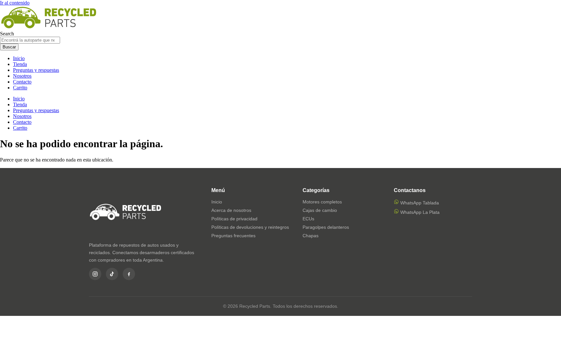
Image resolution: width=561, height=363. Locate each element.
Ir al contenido (15, 3)
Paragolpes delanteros (326, 227)
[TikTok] (112, 274)
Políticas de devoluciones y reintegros (250, 227)
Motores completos (322, 201)
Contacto (22, 81)
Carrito (20, 87)
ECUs (308, 218)
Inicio (19, 58)
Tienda (20, 64)
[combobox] (30, 40)
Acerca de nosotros (231, 210)
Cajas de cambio (320, 210)
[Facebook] (129, 274)
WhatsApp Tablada (419, 202)
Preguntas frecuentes (233, 235)
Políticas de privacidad (234, 218)
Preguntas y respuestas (36, 70)
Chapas (310, 235)
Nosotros (22, 76)
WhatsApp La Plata (419, 212)
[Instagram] (95, 274)
